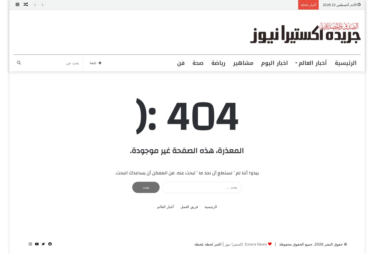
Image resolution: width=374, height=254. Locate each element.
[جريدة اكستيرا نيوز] (305, 32)
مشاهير (243, 63)
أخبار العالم (313, 63)
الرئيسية (346, 63)
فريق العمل (189, 206)
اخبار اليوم (274, 63)
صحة (198, 63)
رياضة (218, 63)
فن (181, 63)
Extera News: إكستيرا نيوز (246, 244)
